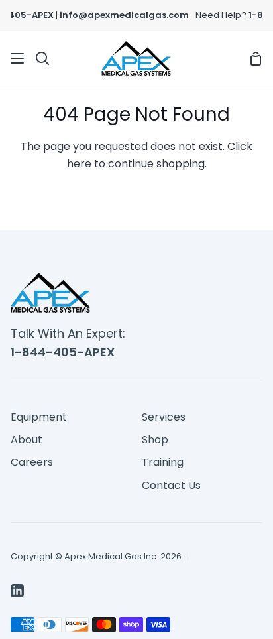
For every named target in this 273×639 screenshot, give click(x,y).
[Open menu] (18, 58)
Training (163, 462)
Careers (32, 462)
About (26, 439)
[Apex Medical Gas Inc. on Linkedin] (17, 590)
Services (164, 417)
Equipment (39, 417)
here (79, 163)
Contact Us (171, 485)
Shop (155, 439)
